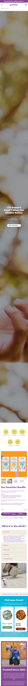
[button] (2, 509)
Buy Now (7, 627)
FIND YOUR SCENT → (14, 225)
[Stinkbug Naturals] (13, 5)
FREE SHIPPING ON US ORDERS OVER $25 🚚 (14, 1)
